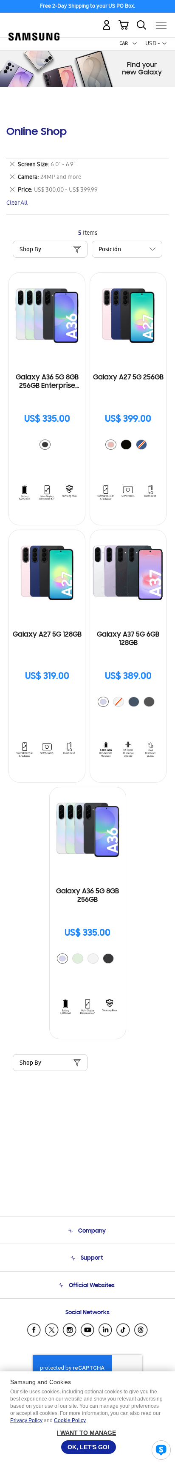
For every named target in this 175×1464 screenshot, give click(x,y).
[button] (135, 43)
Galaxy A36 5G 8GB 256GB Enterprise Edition (47, 382)
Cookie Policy (70, 1420)
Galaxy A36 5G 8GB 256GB (87, 896)
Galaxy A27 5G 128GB (47, 635)
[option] (45, 444)
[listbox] (47, 445)
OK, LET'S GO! (89, 1447)
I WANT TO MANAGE (86, 1432)
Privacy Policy (26, 1420)
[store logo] (33, 22)
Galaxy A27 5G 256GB (128, 378)
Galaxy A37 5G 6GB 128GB (128, 639)
